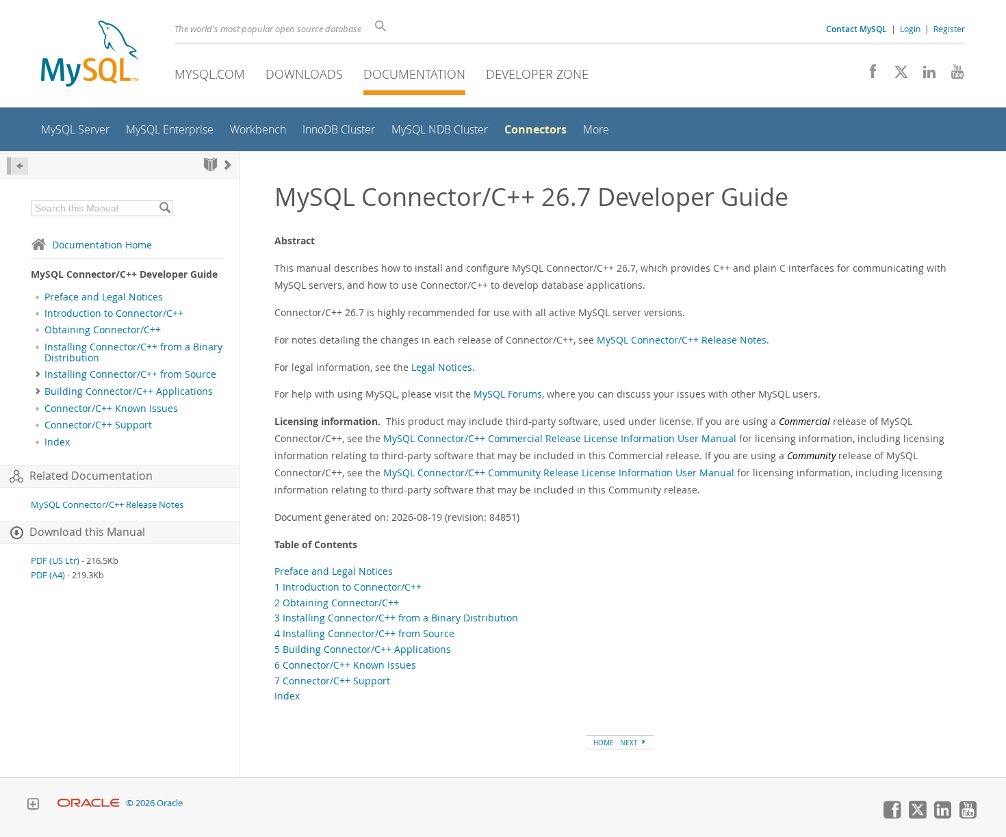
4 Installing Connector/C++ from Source (364, 633)
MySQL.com (210, 74)
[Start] (210, 164)
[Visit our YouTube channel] (952, 75)
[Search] (164, 208)
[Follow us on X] (896, 75)
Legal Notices (441, 367)
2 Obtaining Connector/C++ (336, 602)
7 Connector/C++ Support (332, 680)
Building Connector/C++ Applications (128, 391)
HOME (603, 742)
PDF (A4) (48, 575)
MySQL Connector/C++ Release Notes (107, 505)
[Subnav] (38, 374)
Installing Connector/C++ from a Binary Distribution (133, 352)
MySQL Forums (508, 393)
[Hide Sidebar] (17, 166)
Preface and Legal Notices (103, 297)
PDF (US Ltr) (55, 561)
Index (57, 442)
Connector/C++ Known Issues (111, 408)
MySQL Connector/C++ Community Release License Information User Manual (558, 472)
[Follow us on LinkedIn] (924, 75)
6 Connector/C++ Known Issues (345, 664)
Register (949, 28)
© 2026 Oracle (154, 803)
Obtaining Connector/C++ (102, 330)
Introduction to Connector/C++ (113, 313)
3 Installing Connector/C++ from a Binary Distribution (396, 617)
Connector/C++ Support (98, 425)
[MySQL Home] (89, 55)
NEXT (630, 742)
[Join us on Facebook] (868, 75)
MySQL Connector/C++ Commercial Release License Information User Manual (559, 438)
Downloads (304, 74)
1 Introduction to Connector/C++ (348, 586)
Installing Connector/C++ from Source (130, 374)
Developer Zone (537, 74)
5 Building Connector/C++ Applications (362, 649)
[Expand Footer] (33, 805)
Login (910, 28)
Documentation (414, 74)
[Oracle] (88, 803)
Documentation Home (102, 244)
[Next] (228, 164)
